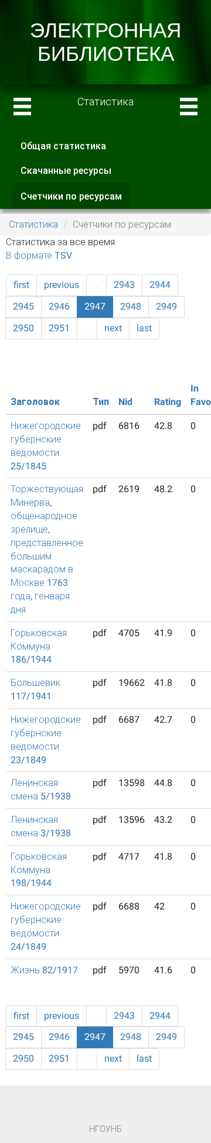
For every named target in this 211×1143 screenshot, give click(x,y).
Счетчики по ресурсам (76, 200)
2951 (59, 328)
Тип (101, 401)
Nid (125, 401)
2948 (130, 306)
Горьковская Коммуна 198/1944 (39, 870)
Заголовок (35, 401)
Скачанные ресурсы (66, 170)
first (21, 284)
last (144, 328)
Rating (167, 401)
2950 (23, 328)
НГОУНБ (105, 1129)
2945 (23, 306)
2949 (166, 306)
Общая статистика (63, 146)
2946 (59, 306)
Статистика (33, 224)
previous (61, 284)
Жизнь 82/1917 (44, 970)
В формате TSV (39, 255)
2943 (124, 284)
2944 (160, 284)
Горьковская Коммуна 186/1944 (39, 646)
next (113, 328)
